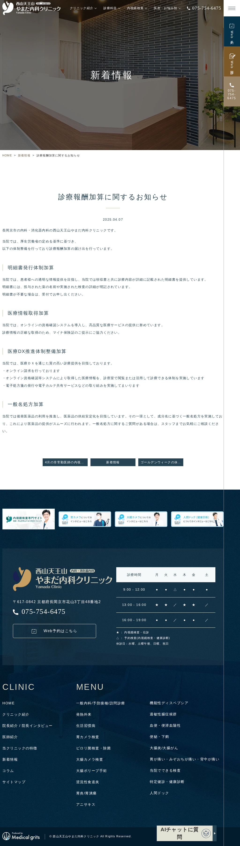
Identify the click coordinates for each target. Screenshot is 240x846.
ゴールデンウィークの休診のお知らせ (162, 462)
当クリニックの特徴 (19, 748)
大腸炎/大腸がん (164, 748)
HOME (7, 155)
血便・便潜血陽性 (165, 725)
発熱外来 (84, 714)
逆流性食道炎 (87, 782)
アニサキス (86, 804)
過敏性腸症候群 (163, 714)
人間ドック (159, 793)
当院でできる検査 (165, 770)
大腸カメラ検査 (89, 759)
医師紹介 (10, 737)
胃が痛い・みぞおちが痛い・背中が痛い (184, 759)
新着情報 (24, 155)
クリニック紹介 (16, 714)
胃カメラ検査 (87, 737)
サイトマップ (14, 782)
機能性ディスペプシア (169, 703)
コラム (8, 771)
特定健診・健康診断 (167, 782)
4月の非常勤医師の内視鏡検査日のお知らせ (66, 462)
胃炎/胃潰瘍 (86, 793)
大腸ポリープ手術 (91, 771)
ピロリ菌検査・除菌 (93, 748)
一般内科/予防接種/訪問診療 (100, 703)
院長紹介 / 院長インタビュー (27, 726)
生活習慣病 (86, 726)
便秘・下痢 (159, 737)
